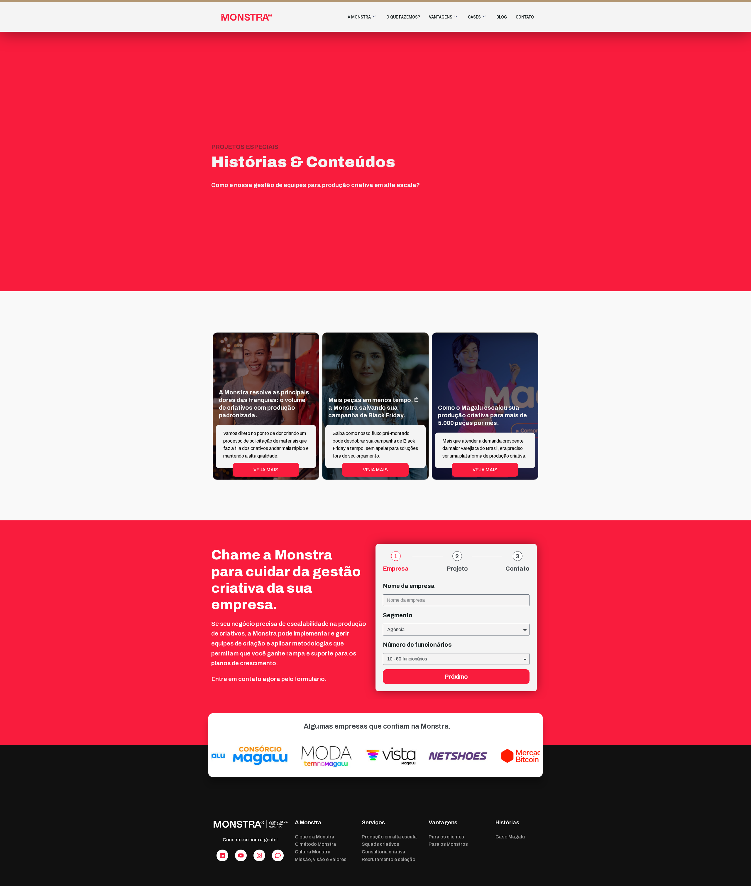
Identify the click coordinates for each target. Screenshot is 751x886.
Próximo (456, 676)
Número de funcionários (417, 644)
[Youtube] (241, 855)
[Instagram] (259, 855)
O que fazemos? (403, 17)
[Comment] (278, 855)
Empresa (396, 568)
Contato (525, 17)
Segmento (397, 615)
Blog (501, 17)
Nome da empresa (409, 586)
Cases (474, 17)
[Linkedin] (222, 855)
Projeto (457, 568)
